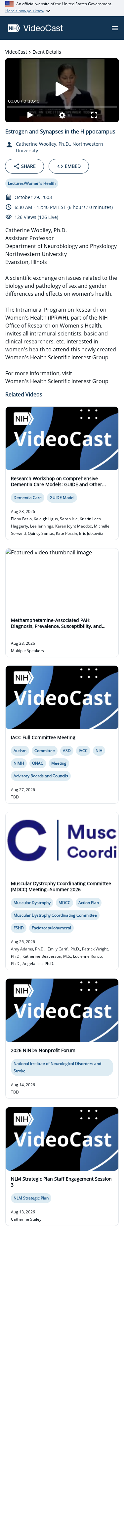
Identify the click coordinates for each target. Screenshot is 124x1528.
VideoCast (16, 52)
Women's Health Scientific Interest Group (56, 381)
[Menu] (115, 28)
